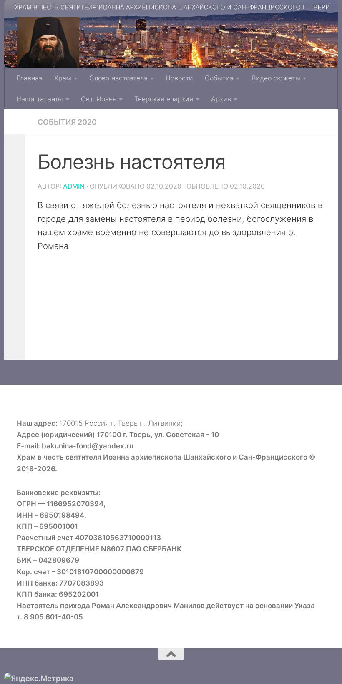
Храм (62, 78)
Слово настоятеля (118, 78)
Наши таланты (39, 99)
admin (74, 186)
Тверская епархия (163, 99)
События (219, 78)
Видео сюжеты (275, 78)
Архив (221, 99)
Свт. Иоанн (98, 99)
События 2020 (67, 121)
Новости (179, 78)
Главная (29, 78)
